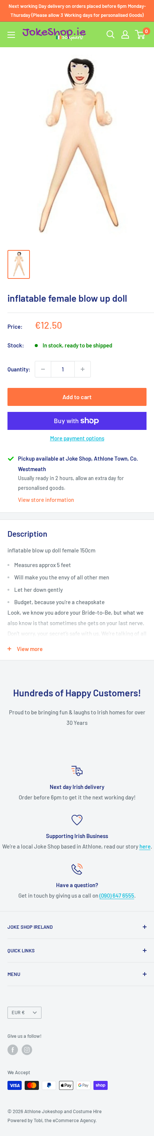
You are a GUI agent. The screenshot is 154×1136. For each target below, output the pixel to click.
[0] (140, 34)
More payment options (77, 438)
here (145, 846)
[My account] (125, 34)
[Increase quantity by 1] (82, 369)
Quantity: (18, 369)
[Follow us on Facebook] (12, 1050)
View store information (46, 499)
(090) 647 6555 (116, 895)
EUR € (18, 1012)
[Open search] (111, 34)
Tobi (38, 1120)
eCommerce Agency (74, 1120)
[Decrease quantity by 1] (43, 369)
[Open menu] (11, 35)
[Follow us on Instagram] (27, 1050)
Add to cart (77, 396)
